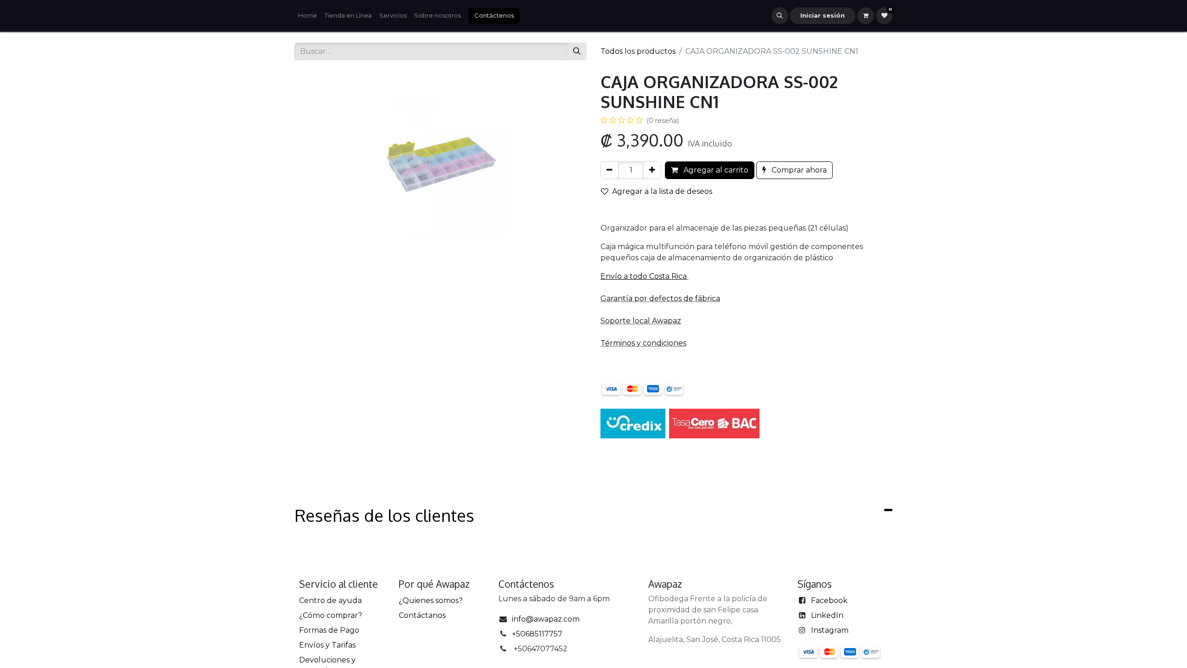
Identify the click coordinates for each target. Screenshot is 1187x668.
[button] (780, 15)
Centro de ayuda (330, 600)
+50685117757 (537, 633)
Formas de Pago (329, 630)
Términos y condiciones (643, 343)
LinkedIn (827, 615)
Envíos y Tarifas (327, 645)
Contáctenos (494, 15)
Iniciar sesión (822, 15)
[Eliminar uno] (609, 170)
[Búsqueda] (577, 51)
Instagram (830, 630)
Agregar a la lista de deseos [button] (662, 191)
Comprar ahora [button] (798, 170)
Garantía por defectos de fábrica (660, 298)
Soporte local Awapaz (640, 320)
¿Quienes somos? (431, 600)
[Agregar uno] (652, 170)
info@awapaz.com (546, 619)
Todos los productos (638, 51)
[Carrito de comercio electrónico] (865, 15)
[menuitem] (307, 15)
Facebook (829, 600)
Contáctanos (422, 615)
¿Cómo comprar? (330, 615)
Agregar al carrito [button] (715, 170)
